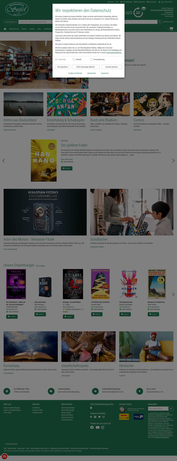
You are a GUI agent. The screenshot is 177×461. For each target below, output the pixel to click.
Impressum (105, 73)
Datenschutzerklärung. (114, 53)
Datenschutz (91, 73)
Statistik (78, 59)
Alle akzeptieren (62, 67)
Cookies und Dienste (75, 73)
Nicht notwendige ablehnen (86, 67)
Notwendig (62, 59)
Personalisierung (98, 59)
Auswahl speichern (111, 67)
